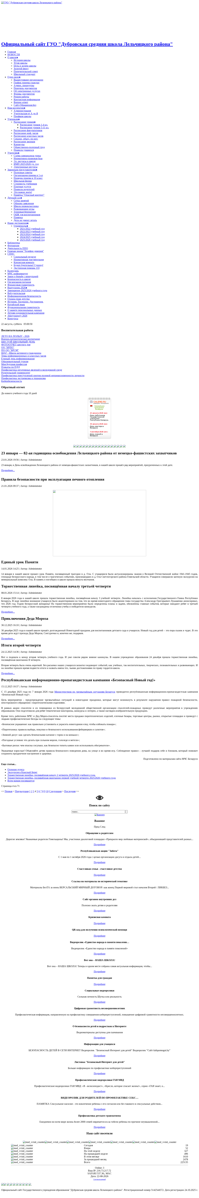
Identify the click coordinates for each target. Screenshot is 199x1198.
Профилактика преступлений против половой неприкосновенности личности (42, 375)
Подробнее (99, 844)
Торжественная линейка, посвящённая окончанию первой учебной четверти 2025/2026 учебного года (61, 778)
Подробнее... (8, 470)
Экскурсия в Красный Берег (22, 772)
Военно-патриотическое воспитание (20, 339)
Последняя (70, 791)
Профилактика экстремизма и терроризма (23, 378)
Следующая (55, 791)
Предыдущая (22, 791)
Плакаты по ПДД (10, 367)
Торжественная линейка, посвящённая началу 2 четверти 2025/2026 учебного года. (51, 775)
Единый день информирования (18, 358)
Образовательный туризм (14, 361)
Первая (8, 791)
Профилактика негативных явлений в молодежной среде (31, 370)
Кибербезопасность (11, 381)
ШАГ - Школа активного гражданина (21, 353)
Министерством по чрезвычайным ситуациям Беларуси (84, 691)
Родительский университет (15, 372)
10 (47, 791)
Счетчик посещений (99, 1179)
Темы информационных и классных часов (23, 356)
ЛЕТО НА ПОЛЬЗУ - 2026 (15, 336)
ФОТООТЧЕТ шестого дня (15, 344)
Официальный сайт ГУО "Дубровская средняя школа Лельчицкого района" (87, 44)
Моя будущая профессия (14, 364)
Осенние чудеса (15, 769)
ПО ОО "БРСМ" (10, 350)
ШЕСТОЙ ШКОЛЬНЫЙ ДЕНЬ (18, 341)
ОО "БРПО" (7, 347)
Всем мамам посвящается (20, 780)
